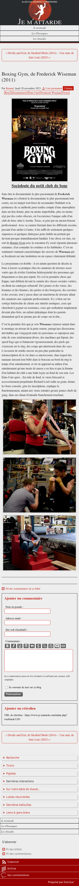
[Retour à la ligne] (51, 646)
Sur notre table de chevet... (23, 789)
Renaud (10, 88)
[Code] (38, 646)
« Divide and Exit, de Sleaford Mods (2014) (31, 53)
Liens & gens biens (18, 812)
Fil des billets (14, 849)
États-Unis (33, 92)
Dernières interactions (20, 781)
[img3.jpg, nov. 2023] (39, 570)
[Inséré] (20, 646)
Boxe (7, 92)
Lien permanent (54, 88)
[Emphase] (14, 646)
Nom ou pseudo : (15, 607)
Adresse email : (14, 618)
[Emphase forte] (7, 646)
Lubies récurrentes (18, 797)
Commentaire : (13, 641)
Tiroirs (10, 765)
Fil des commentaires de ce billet (23, 588)
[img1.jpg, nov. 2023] (39, 454)
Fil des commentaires (18, 853)
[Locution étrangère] (45, 646)
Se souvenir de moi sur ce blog (25, 687)
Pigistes (11, 773)
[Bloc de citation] (57, 646)
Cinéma (68, 88)
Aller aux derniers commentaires (39, 2)
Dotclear (69, 882)
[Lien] (63, 646)
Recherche (12, 757)
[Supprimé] (26, 646)
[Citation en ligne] (32, 646)
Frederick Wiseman (51, 92)
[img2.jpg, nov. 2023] (39, 512)
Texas (66, 92)
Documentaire (19, 92)
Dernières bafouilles (18, 805)
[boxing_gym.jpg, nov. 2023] (40, 140)
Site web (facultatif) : (17, 629)
